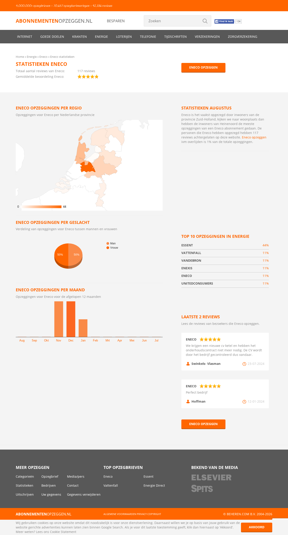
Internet (24, 36)
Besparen (116, 20)
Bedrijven (48, 485)
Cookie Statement (63, 532)
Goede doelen (52, 36)
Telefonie (148, 36)
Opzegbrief (49, 476)
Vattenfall (111, 485)
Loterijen (124, 36)
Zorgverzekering (242, 36)
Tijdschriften (175, 36)
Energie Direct (154, 485)
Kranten (79, 36)
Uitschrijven (25, 494)
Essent (148, 476)
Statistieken (24, 485)
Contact (73, 485)
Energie (101, 36)
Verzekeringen (207, 36)
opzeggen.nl (54, 20)
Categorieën (25, 476)
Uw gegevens (51, 494)
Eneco (108, 476)
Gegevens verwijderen (84, 494)
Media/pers (75, 476)
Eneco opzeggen (203, 67)
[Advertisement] (225, 187)
